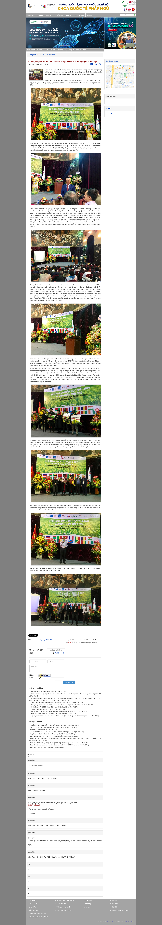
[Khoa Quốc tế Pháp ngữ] (42, 5)
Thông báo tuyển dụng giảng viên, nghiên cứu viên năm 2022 (52, 702)
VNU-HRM (32, 907)
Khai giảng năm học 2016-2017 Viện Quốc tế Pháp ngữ (49, 736)
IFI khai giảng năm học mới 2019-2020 (44, 691)
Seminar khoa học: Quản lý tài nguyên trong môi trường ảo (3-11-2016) (55, 743)
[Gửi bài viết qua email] (91, 64)
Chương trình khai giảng (38, 729)
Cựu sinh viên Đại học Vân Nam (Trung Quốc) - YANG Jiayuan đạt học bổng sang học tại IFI (66, 694)
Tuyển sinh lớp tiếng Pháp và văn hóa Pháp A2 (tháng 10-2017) (52, 732)
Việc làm (86, 907)
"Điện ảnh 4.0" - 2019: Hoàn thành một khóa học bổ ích (50, 707)
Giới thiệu (30, 15)
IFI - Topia (40, 50)
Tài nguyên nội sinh (63, 907)
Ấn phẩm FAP (50, 50)
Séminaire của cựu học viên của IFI (42, 747)
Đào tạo (49, 15)
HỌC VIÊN (90, 15)
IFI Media (109, 108)
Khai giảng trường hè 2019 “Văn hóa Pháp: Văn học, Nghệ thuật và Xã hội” (57, 705)
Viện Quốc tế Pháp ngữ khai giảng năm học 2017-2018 (49, 727)
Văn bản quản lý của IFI (37, 913)
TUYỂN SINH (59, 15)
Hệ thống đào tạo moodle (65, 900)
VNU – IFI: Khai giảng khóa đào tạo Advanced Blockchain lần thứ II (54, 711)
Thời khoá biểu (61, 904)
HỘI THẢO (61, 50)
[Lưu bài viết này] (100, 64)
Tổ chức (40, 15)
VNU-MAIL (32, 900)
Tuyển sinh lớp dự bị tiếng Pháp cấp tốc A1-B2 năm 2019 (50, 725)
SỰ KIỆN (70, 50)
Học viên (114, 904)
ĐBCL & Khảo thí (81, 50)
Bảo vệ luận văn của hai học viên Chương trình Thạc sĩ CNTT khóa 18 (54, 745)
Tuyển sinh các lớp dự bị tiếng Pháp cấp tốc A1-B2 (47, 734)
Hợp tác (69, 15)
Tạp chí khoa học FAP (64, 910)
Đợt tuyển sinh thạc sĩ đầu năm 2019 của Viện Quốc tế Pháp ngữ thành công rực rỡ (60, 716)
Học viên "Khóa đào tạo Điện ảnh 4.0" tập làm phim (49, 713)
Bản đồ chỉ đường (112, 61)
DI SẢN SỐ (30, 50)
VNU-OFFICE (33, 904)
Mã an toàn (31, 676)
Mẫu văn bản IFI (34, 910)
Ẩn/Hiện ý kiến (60, 653)
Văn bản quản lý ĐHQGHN (38, 917)
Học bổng (87, 904)
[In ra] (96, 64)
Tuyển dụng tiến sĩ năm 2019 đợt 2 (43, 709)
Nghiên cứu (79, 15)
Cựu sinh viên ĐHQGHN (119, 910)
